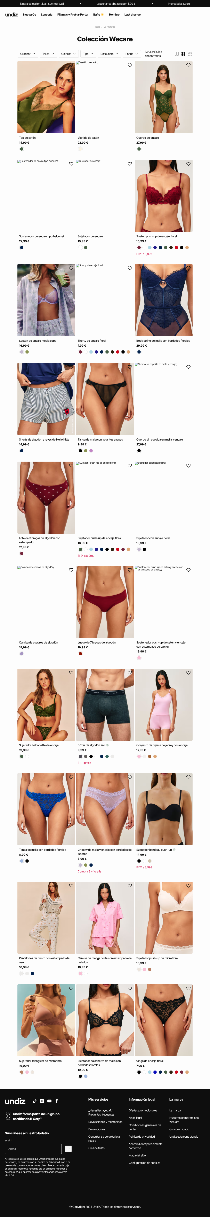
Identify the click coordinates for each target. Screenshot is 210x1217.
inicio (97, 26)
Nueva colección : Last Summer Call (42, 3)
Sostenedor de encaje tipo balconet (41, 236)
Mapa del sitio (137, 1155)
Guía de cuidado (179, 1129)
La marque (109, 26)
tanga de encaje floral (149, 1061)
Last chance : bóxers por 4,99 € (116, 3)
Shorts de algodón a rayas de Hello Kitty (44, 439)
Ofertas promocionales (143, 1110)
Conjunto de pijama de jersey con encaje (162, 745)
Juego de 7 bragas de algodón (97, 642)
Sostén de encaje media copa (37, 341)
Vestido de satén (88, 137)
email (8, 1140)
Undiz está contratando (183, 1136)
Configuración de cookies (144, 1162)
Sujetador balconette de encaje (39, 745)
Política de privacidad (142, 1136)
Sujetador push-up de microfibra (157, 958)
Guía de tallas (96, 1148)
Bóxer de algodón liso (92, 745)
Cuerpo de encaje (147, 137)
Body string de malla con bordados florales (163, 341)
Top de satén (27, 137)
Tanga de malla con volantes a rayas (100, 439)
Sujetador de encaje (90, 236)
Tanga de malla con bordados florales (42, 849)
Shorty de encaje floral (92, 341)
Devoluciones (96, 1129)
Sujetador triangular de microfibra (40, 1061)
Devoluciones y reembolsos (105, 1121)
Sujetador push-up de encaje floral (99, 538)
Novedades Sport (179, 3)
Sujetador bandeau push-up (154, 849)
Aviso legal (135, 1117)
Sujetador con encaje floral (153, 538)
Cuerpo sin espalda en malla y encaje (159, 439)
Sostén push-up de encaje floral (156, 236)
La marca (175, 1110)
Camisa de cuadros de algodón (38, 642)
